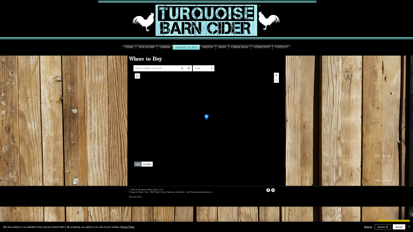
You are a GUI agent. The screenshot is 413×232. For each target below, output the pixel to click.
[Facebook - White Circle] (268, 190)
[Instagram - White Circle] (273, 190)
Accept (399, 226)
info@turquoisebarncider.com (199, 192)
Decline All (383, 226)
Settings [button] (368, 226)
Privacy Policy (128, 226)
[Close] (409, 226)
